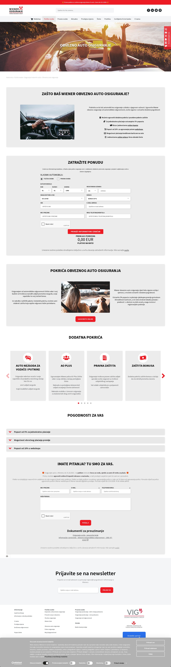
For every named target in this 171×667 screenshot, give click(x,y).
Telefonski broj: (108, 488)
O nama (16, 621)
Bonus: (89, 195)
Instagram (160, 10)
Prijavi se (107, 590)
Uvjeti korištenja (19, 613)
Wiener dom (48, 621)
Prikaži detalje (119, 663)
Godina (66, 187)
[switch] (72, 663)
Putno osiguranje (50, 629)
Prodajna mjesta (19, 624)
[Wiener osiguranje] (16, 10)
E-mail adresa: (92, 203)
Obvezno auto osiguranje (50, 77)
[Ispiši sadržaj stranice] (7, 556)
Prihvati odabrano (150, 648)
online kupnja (133, 125)
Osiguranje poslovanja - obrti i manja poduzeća (89, 612)
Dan (41, 187)
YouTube (156, 10)
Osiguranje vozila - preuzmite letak (85, 535)
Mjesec (54, 187)
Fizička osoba (49, 179)
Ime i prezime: (45, 213)
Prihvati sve (150, 642)
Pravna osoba (65, 179)
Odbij (150, 654)
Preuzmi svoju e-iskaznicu (52, 615)
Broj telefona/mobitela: (96, 213)
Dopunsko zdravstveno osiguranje (55, 612)
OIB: (41, 203)
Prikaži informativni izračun (85, 231)
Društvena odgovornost (21, 627)
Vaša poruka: (45, 496)
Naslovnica (9, 77)
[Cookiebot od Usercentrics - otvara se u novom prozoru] (16, 663)
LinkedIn (152, 10)
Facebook (148, 10)
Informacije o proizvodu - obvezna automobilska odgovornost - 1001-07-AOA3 (85, 538)
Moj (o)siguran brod (50, 632)
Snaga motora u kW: (47, 195)
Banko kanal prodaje (81, 627)
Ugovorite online (85, 319)
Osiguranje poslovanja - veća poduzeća (86, 615)
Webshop (37, 19)
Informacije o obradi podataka (23, 616)
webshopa (139, 129)
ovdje (126, 250)
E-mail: (73, 488)
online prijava (123, 137)
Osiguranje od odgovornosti (83, 618)
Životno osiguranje (50, 618)
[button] (163, 376)
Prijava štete (18, 632)
